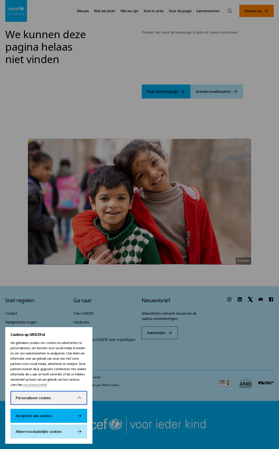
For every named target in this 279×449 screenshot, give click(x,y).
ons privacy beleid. (34, 385)
